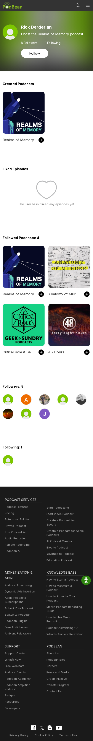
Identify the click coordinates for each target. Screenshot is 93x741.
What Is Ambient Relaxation (64, 634)
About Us (52, 653)
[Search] (77, 5)
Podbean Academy (17, 678)
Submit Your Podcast (19, 608)
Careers (52, 666)
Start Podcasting (57, 507)
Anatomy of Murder (64, 294)
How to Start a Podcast (62, 579)
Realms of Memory (18, 140)
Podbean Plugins (16, 621)
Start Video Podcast (60, 514)
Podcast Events (15, 672)
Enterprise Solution (17, 519)
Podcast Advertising (18, 585)
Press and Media (57, 672)
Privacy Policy (19, 735)
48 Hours (56, 352)
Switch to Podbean (17, 614)
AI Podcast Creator (59, 541)
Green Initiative (56, 678)
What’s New (13, 659)
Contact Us (54, 691)
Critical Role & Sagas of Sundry (18, 352)
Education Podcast (59, 560)
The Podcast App (16, 532)
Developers (12, 708)
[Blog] (50, 727)
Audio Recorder (15, 538)
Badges (10, 695)
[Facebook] (33, 727)
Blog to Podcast (57, 547)
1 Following (53, 42)
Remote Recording (17, 544)
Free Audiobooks (16, 627)
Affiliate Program (57, 685)
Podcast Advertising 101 (62, 627)
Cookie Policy (44, 735)
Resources (12, 701)
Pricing (9, 513)
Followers (29, 42)
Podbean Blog (56, 659)
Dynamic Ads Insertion (20, 591)
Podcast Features (16, 506)
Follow (34, 53)
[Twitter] (41, 728)
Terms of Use (68, 735)
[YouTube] (59, 728)
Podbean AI (12, 551)
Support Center (15, 653)
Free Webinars (14, 666)
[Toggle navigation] (87, 5)
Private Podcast (15, 525)
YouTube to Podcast (60, 553)
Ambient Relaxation (18, 633)
